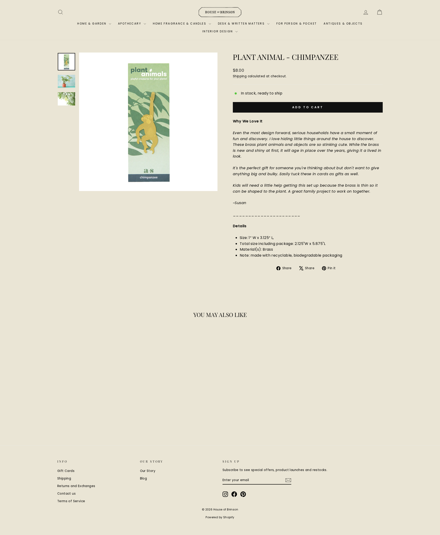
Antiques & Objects (343, 23)
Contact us (66, 493)
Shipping (240, 76)
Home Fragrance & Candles (180, 23)
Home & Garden (92, 23)
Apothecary (130, 23)
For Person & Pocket (296, 23)
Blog (143, 478)
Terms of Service (71, 501)
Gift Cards (65, 471)
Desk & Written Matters (242, 23)
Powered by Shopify (220, 517)
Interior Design (218, 31)
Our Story (148, 471)
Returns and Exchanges (76, 486)
